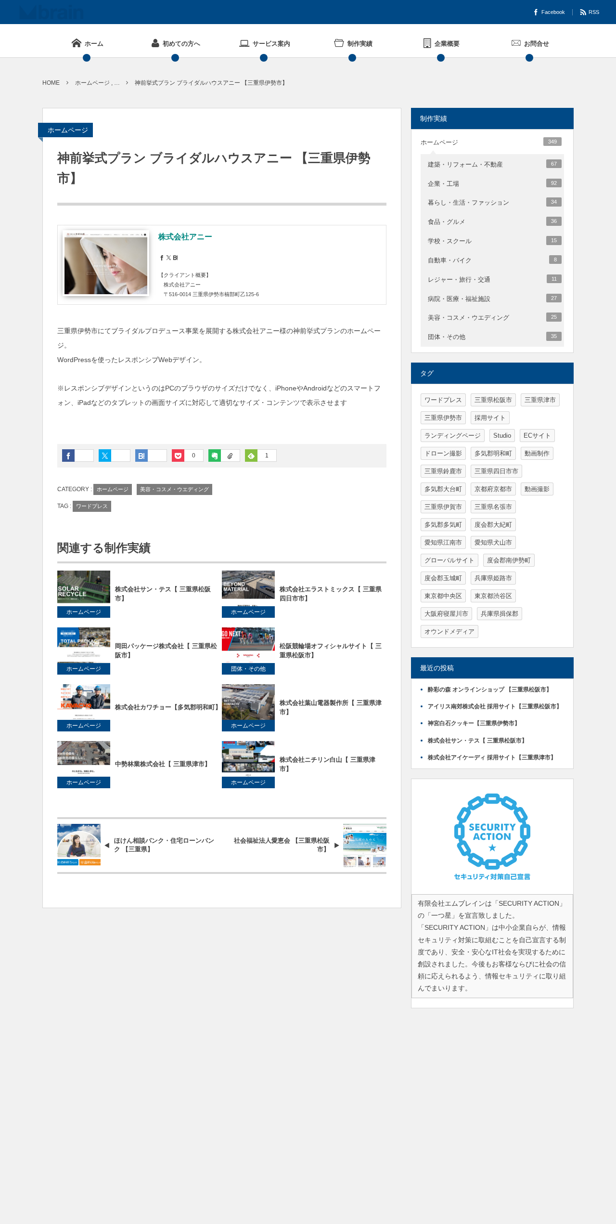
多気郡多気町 (443, 524)
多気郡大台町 (443, 489)
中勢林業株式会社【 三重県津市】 (163, 764)
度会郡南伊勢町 (509, 560)
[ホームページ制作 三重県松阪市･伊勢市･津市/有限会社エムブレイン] (51, 12)
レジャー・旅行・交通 (492, 279)
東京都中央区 (443, 595)
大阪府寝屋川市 (446, 613)
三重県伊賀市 (443, 506)
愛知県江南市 (443, 542)
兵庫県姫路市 (493, 578)
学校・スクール (492, 241)
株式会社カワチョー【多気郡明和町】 (168, 707)
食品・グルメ (492, 221)
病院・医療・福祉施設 (492, 298)
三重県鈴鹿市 (443, 471)
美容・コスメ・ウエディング (174, 489)
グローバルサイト (449, 560)
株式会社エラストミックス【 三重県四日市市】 (331, 594)
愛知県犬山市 (493, 542)
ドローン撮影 (443, 453)
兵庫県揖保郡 (499, 613)
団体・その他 (248, 669)
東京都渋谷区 (493, 595)
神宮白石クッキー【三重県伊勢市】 (474, 723)
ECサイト (537, 435)
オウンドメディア (449, 631)
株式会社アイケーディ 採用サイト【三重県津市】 (492, 757)
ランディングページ (452, 435)
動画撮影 (537, 489)
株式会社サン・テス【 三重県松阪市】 (163, 594)
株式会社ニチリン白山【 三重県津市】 (327, 764)
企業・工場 (492, 183)
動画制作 (537, 453)
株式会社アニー (185, 237)
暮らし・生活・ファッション (492, 202)
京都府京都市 (493, 489)
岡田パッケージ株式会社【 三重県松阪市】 (166, 650)
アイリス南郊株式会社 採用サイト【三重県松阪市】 (495, 706)
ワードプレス (92, 506)
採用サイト (490, 417)
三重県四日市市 (496, 471)
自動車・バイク (492, 260)
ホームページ (68, 130)
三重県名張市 (493, 506)
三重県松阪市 (493, 400)
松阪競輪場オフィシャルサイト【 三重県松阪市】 (331, 650)
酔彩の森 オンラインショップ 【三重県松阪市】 (490, 689)
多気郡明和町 (493, 453)
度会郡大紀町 (493, 524)
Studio (502, 435)
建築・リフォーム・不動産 (492, 164)
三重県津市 (540, 400)
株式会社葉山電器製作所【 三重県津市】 (331, 707)
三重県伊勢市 (443, 417)
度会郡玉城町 (443, 578)
